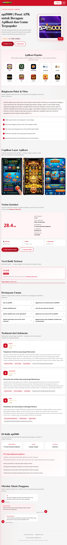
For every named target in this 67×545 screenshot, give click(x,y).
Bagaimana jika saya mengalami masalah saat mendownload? (48, 320)
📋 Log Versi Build (26, 249)
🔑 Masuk (57, 3)
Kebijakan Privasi (39, 534)
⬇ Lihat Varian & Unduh (10, 249)
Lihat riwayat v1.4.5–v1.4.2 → (9, 281)
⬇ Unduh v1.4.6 (7, 44)
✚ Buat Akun (20, 44)
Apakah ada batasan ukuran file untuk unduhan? (14, 320)
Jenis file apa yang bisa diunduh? (44, 308)
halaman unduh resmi (31, 276)
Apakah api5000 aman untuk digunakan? (14, 314)
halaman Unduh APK (15, 209)
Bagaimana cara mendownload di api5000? (47, 303)
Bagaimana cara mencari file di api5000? (46, 314)
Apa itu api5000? (7, 303)
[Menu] (64, 3)
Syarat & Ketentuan (28, 534)
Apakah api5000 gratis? (9, 308)
